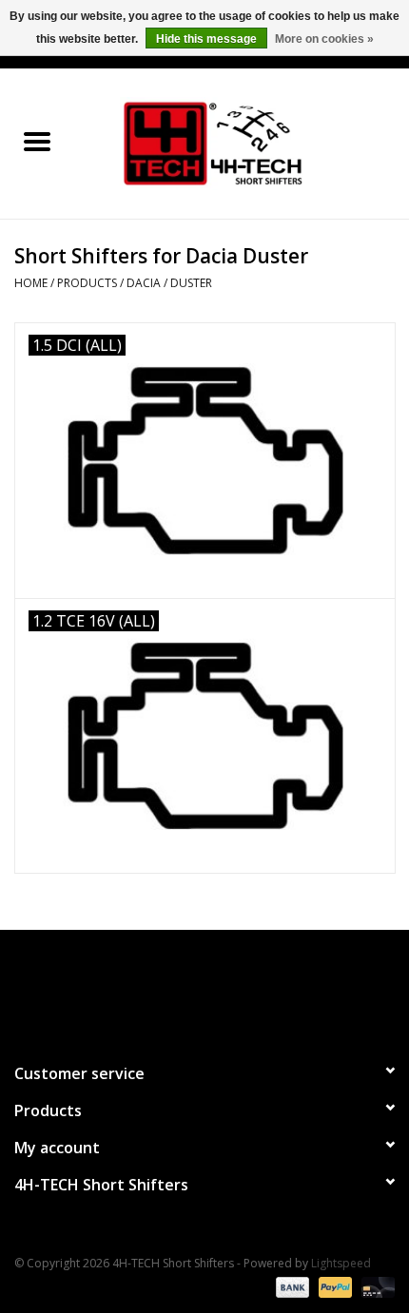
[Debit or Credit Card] (375, 1287)
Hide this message (206, 39)
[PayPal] (333, 1287)
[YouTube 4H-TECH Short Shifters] (204, 988)
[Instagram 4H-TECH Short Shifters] (239, 988)
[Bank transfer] (290, 1287)
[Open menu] (37, 141)
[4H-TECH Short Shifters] (241, 142)
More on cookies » (324, 39)
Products (87, 283)
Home (31, 283)
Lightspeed (341, 1263)
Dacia (144, 283)
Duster (191, 283)
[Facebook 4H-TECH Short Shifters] (170, 988)
